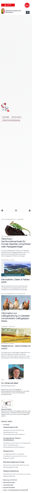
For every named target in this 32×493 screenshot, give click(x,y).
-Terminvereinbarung (11, 120)
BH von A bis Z (16, 117)
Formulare (5, 117)
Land (8, 5)
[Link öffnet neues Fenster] (27, 3)
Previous (3, 211)
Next (29, 211)
